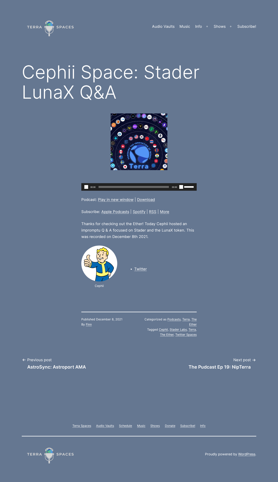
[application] (139, 187)
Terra (186, 319)
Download (146, 199)
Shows (220, 26)
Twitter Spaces (186, 334)
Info (198, 26)
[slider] (189, 186)
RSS (152, 211)
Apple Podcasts (115, 211)
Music (184, 26)
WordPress (246, 454)
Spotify (139, 211)
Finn (89, 324)
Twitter (140, 269)
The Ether (167, 334)
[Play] (86, 187)
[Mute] (181, 187)
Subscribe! (246, 26)
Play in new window (116, 199)
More (164, 211)
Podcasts (174, 319)
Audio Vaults (163, 26)
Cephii (163, 329)
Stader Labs (178, 329)
